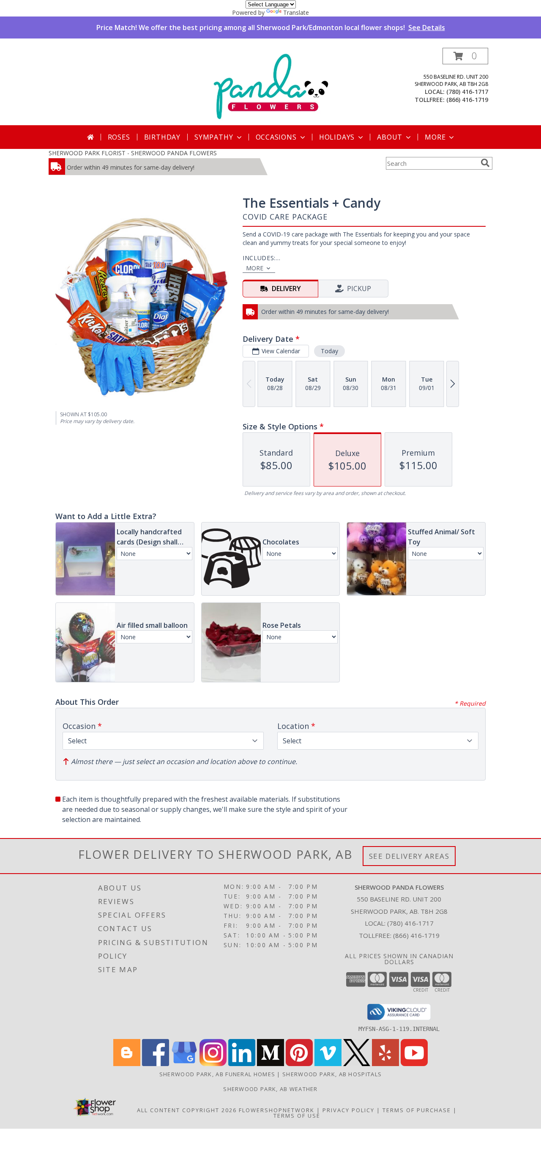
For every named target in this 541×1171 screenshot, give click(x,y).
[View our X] (356, 1064)
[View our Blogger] (126, 1064)
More (435, 137)
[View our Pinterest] (299, 1064)
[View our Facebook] (155, 1064)
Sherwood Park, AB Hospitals (332, 1074)
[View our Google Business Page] (184, 1064)
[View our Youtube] (414, 1064)
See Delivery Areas (409, 856)
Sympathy (213, 137)
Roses (119, 137)
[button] (465, 56)
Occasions (276, 137)
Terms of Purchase (417, 1110)
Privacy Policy (348, 1110)
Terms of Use (296, 1115)
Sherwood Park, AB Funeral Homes (217, 1074)
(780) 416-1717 (467, 92)
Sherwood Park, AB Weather (270, 1089)
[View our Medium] (270, 1064)
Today (329, 351)
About (389, 137)
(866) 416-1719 (467, 100)
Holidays (337, 137)
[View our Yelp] (385, 1064)
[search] (485, 163)
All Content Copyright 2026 (187, 1110)
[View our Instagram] (213, 1064)
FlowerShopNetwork (276, 1110)
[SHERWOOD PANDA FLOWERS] (271, 86)
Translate (296, 12)
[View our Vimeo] (328, 1064)
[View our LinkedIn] (241, 1064)
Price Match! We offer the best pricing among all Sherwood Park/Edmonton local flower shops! (270, 27)
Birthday (162, 137)
